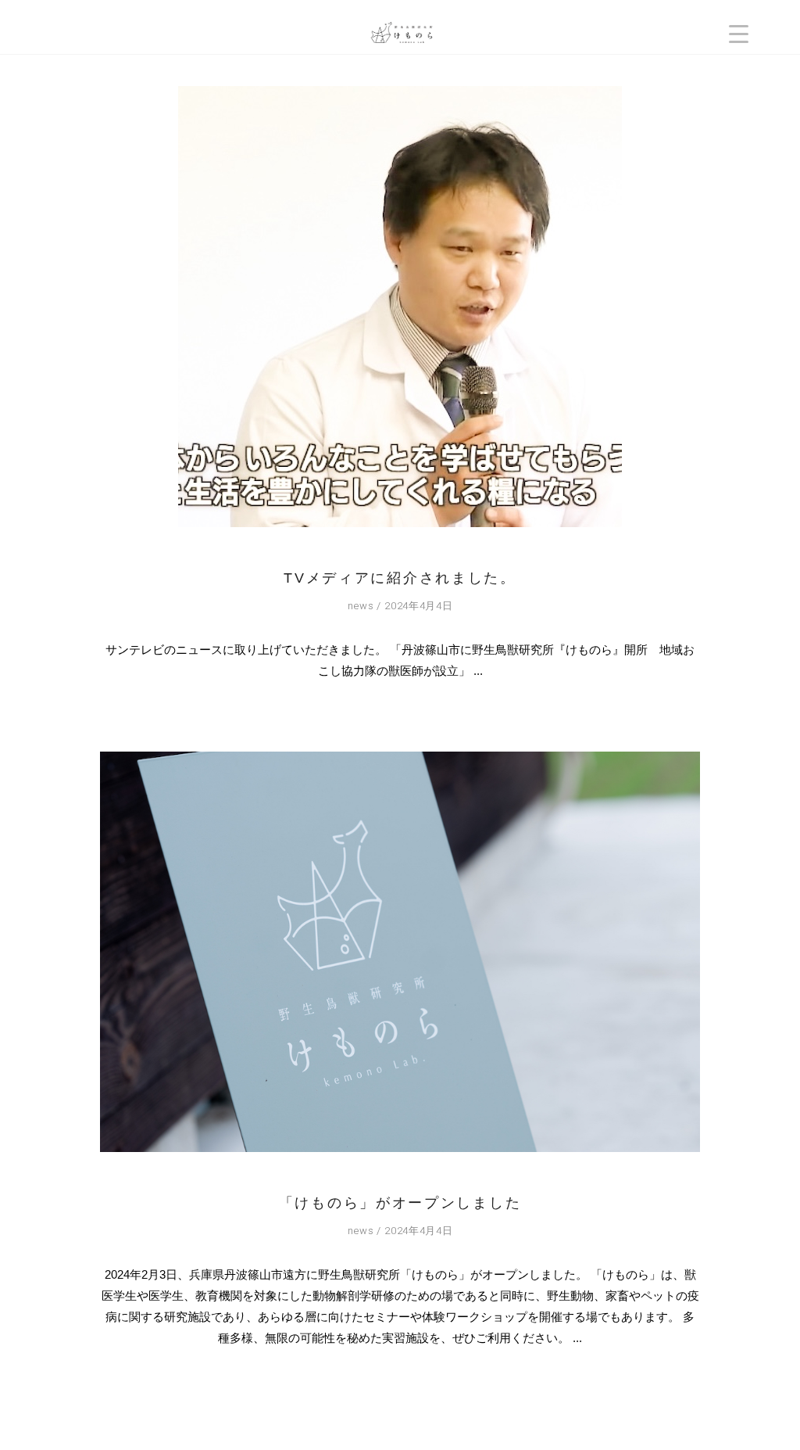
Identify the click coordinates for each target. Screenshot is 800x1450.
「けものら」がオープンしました (400, 1203)
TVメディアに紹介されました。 (400, 578)
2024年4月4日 (418, 605)
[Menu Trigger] (738, 33)
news (361, 605)
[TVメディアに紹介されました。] (400, 306)
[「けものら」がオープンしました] (400, 952)
